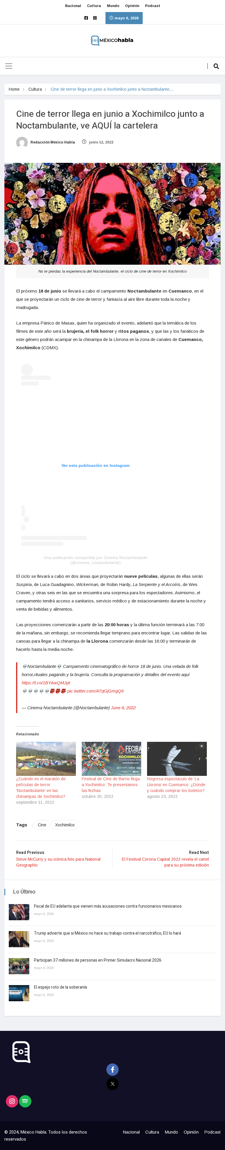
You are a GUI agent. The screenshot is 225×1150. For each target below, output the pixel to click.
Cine (42, 825)
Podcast (152, 6)
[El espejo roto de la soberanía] (19, 993)
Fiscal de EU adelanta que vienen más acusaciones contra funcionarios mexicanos (108, 906)
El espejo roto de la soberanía (61, 987)
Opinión (132, 6)
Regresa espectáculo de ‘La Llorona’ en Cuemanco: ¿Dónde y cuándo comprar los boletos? (176, 784)
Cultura (94, 6)
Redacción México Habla (52, 142)
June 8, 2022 (123, 707)
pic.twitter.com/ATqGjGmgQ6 (95, 690)
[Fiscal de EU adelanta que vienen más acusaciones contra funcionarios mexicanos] (19, 912)
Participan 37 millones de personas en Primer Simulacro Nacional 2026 (98, 960)
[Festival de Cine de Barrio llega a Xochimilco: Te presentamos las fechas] (112, 759)
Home (14, 89)
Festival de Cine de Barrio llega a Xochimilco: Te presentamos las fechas (111, 784)
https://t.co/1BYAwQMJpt (46, 682)
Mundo (113, 6)
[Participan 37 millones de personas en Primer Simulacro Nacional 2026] (19, 966)
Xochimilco (65, 825)
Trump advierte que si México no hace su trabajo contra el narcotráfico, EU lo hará (107, 933)
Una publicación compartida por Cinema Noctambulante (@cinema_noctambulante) (95, 560)
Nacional (73, 6)
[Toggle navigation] (8, 66)
